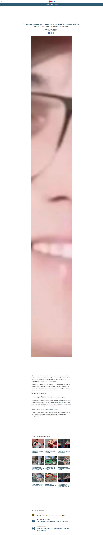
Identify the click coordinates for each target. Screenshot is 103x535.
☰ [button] (1, 1)
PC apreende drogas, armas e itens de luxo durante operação (47, 396)
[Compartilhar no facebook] (49, 33)
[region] (51, 14)
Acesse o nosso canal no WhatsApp (50, 409)
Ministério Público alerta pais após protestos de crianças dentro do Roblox (49, 397)
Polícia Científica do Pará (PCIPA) (61, 402)
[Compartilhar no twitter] (51, 33)
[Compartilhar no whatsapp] (54, 33)
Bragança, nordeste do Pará (56, 375)
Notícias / (48, 4)
